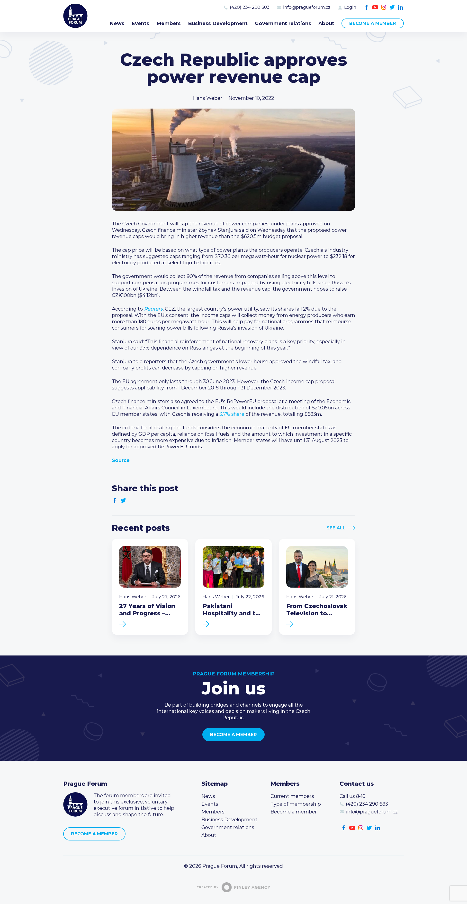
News (117, 23)
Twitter (392, 7)
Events (140, 23)
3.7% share (231, 414)
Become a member (372, 23)
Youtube (375, 7)
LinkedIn (401, 7)
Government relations (283, 23)
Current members (292, 796)
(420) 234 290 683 (249, 7)
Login (350, 7)
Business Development (218, 23)
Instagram (384, 7)
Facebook (367, 7)
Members (168, 23)
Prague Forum (75, 16)
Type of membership (295, 804)
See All (336, 528)
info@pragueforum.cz (307, 7)
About (326, 23)
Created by (208, 887)
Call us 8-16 (352, 796)
